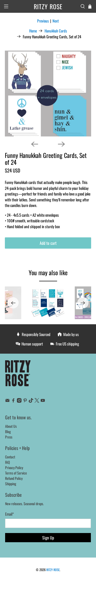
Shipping (10, 483)
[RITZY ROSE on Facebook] (13, 401)
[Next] (61, 144)
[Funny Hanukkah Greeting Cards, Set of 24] (48, 93)
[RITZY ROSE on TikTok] (31, 401)
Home (33, 31)
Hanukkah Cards (56, 31)
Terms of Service (16, 473)
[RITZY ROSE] (18, 376)
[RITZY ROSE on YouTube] (42, 401)
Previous (43, 21)
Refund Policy (14, 478)
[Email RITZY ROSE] (7, 401)
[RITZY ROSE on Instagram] (19, 401)
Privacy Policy (14, 467)
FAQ (7, 462)
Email (9, 514)
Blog (8, 431)
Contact (10, 456)
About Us (11, 426)
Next (55, 21)
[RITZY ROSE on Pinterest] (25, 401)
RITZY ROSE (53, 569)
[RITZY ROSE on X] (37, 401)
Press (8, 436)
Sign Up (48, 538)
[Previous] (34, 144)
